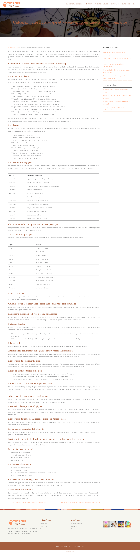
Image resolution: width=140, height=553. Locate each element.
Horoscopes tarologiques (73, 4)
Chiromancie (115, 4)
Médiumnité (88, 4)
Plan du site (70, 551)
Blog (134, 4)
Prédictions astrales (101, 4)
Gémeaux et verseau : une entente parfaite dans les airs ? (80, 502)
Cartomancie (126, 4)
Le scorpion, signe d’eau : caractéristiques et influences (28, 502)
